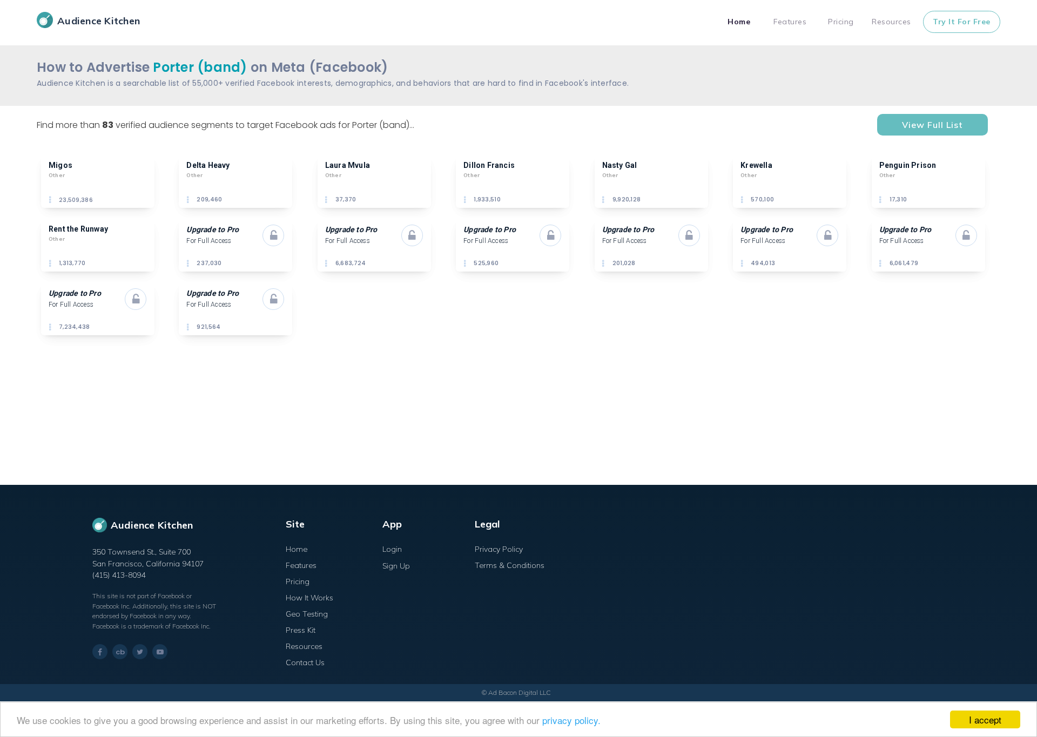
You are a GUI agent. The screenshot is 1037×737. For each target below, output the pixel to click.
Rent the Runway (78, 229)
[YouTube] (159, 651)
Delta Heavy (208, 165)
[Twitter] (139, 651)
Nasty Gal (619, 165)
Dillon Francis (489, 165)
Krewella (756, 165)
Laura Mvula (347, 165)
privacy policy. (571, 720)
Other (57, 175)
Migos (60, 165)
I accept (985, 719)
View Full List (932, 124)
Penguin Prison (908, 165)
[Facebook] (99, 652)
